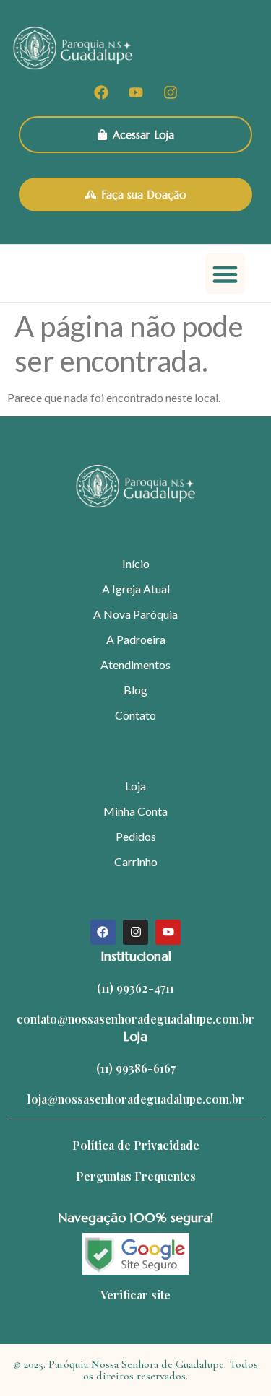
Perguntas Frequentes (136, 1176)
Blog (135, 690)
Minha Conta (135, 811)
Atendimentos (135, 664)
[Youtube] (136, 92)
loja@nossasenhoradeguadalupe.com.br (135, 1099)
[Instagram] (170, 92)
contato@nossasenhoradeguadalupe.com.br (135, 1018)
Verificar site (135, 1294)
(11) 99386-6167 (136, 1068)
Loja (135, 786)
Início (136, 563)
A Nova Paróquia (135, 614)
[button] (225, 273)
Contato (135, 715)
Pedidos (136, 836)
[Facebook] (101, 92)
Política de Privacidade (135, 1145)
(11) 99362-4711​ (135, 987)
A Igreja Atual (136, 589)
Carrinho (136, 861)
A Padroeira (135, 639)
